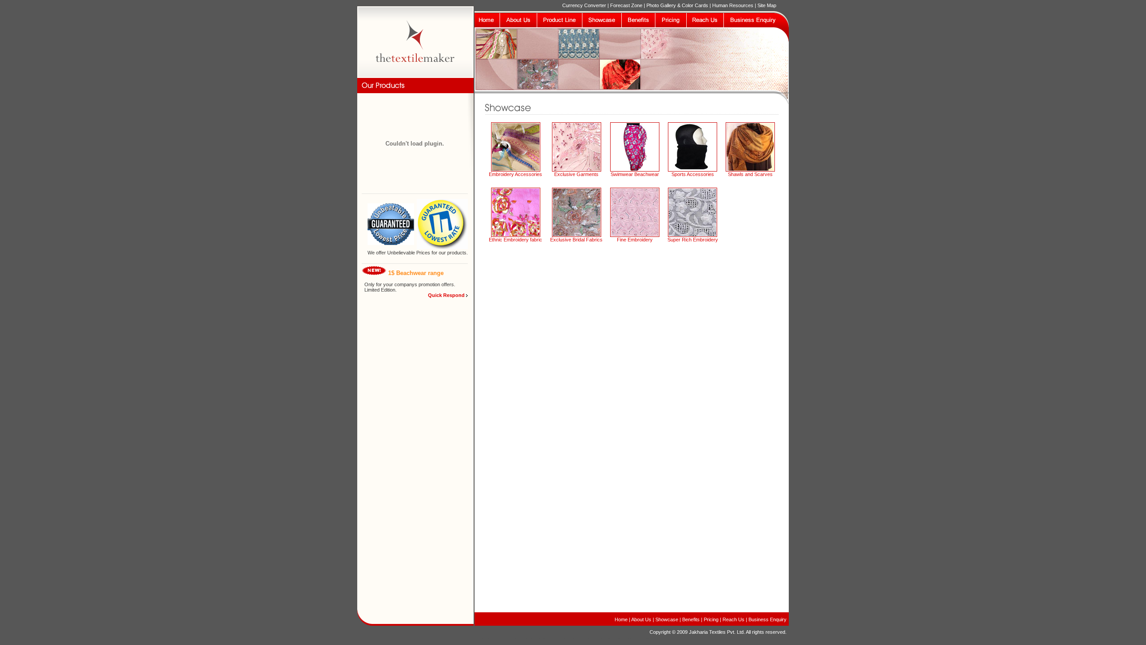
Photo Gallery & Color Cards (678, 5)
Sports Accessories (692, 174)
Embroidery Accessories (515, 174)
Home (621, 619)
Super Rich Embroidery (692, 239)
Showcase (667, 619)
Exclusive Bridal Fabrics (576, 239)
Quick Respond (446, 295)
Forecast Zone (626, 5)
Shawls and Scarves (750, 174)
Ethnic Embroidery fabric (515, 239)
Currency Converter (584, 5)
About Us (641, 619)
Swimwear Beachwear (635, 174)
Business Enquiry (767, 619)
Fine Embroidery (635, 239)
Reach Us (733, 619)
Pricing (711, 619)
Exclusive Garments (576, 174)
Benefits (691, 619)
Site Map (766, 5)
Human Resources (732, 5)
